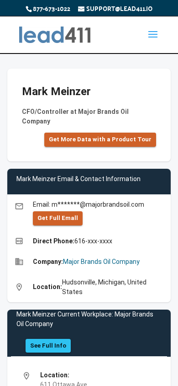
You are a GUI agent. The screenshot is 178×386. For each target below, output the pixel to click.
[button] (100, 140)
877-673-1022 (51, 8)
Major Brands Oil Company (101, 261)
